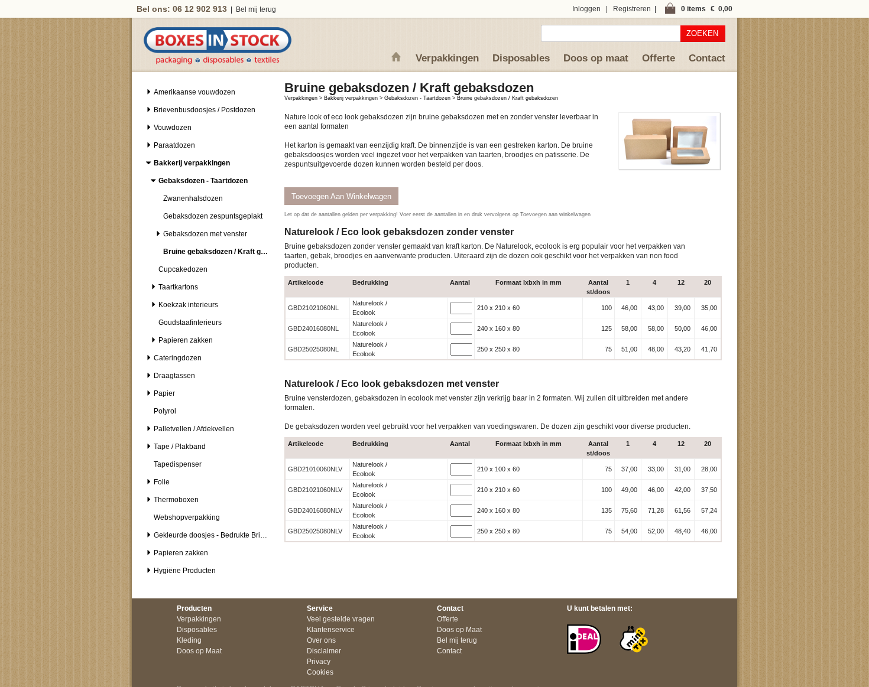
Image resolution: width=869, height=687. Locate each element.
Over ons (321, 640)
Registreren (632, 9)
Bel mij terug (256, 9)
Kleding (189, 640)
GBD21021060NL (313, 307)
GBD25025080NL (313, 349)
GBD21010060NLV (315, 469)
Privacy (318, 661)
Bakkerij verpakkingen (351, 98)
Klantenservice (331, 630)
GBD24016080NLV (315, 510)
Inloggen (586, 9)
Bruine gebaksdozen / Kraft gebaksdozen (507, 98)
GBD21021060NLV (315, 489)
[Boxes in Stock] (217, 62)
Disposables (521, 58)
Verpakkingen (447, 58)
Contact (707, 58)
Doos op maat (595, 58)
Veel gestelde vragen (341, 619)
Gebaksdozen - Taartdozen (417, 98)
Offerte (658, 58)
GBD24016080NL (313, 328)
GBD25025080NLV (315, 531)
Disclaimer (324, 651)
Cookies (320, 672)
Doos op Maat (199, 651)
